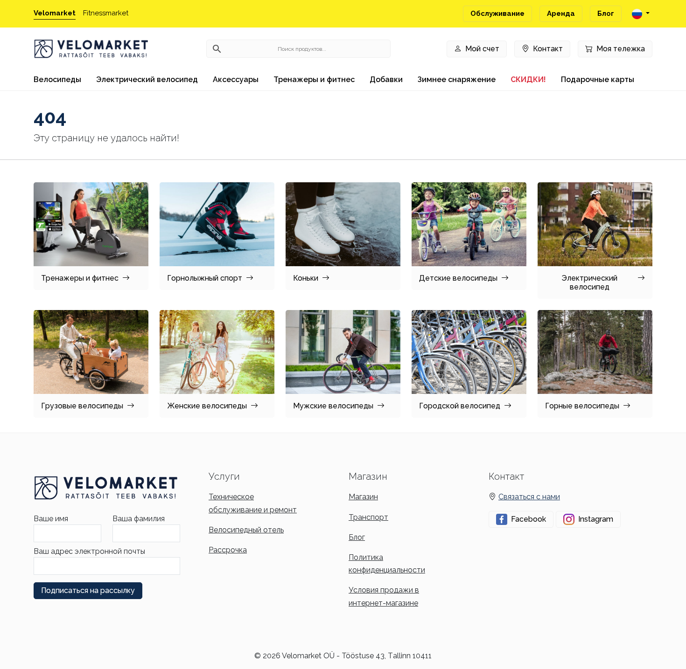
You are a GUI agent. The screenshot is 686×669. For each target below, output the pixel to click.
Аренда (561, 13)
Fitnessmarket (105, 13)
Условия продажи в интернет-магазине (384, 596)
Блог (605, 13)
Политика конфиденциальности (387, 563)
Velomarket (55, 13)
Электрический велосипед (147, 79)
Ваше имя (51, 518)
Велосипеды (57, 79)
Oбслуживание (497, 13)
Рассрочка (228, 549)
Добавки (386, 79)
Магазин (363, 496)
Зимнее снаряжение (457, 79)
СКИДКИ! (528, 79)
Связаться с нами (529, 496)
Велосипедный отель (246, 529)
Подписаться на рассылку (88, 590)
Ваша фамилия (138, 518)
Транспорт (368, 517)
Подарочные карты (597, 79)
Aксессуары (236, 79)
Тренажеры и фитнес (314, 79)
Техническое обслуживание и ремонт (253, 503)
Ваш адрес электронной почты (89, 551)
